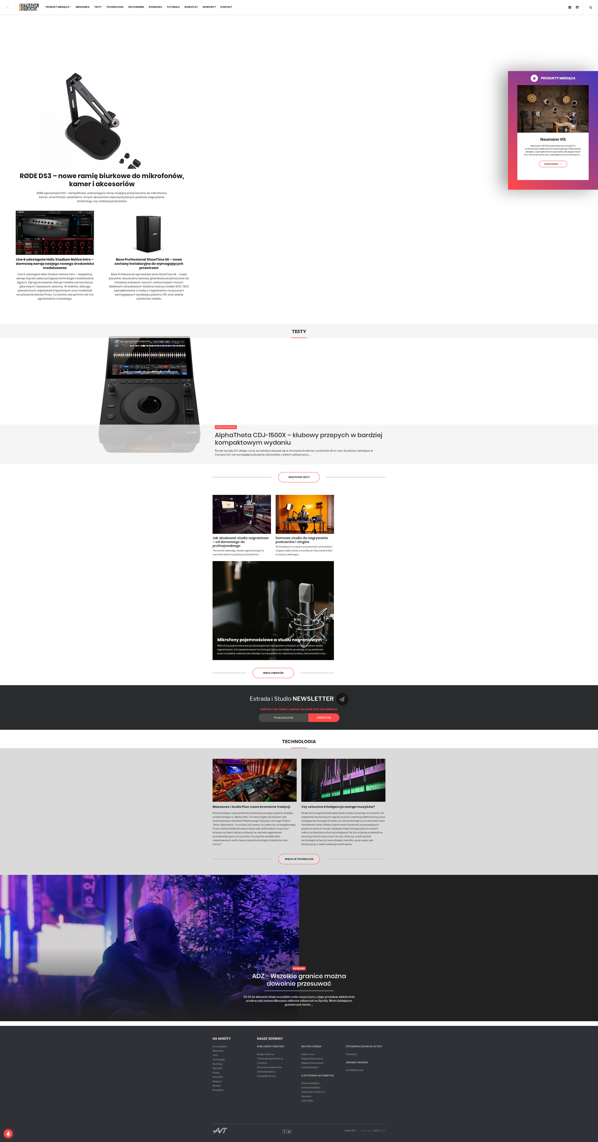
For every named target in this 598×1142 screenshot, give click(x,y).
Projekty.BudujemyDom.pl (270, 1058)
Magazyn (217, 1081)
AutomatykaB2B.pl (310, 1087)
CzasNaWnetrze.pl (266, 1076)
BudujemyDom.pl (265, 1054)
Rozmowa (155, 7)
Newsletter (218, 1090)
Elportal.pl (306, 1096)
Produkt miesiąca (57, 7)
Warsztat (191, 7)
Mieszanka (83, 7)
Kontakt (226, 7)
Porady (216, 1072)
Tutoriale (173, 7)
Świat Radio (307, 1100)
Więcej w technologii (299, 859)
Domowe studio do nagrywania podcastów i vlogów (302, 540)
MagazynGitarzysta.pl (312, 1058)
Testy (98, 7)
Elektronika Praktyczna (313, 1092)
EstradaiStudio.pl (309, 1067)
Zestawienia (136, 7)
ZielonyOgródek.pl (266, 1071)
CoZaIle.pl (262, 1063)
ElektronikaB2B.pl (310, 1083)
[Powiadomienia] (8, 1133)
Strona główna (220, 1046)
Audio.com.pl (307, 1054)
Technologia (114, 7)
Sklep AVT (350, 1131)
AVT (377, 1130)
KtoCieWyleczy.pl (354, 1070)
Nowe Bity (209, 7)
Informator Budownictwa (269, 1067)
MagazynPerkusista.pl (312, 1063)
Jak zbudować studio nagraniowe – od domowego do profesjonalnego (241, 542)
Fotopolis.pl (351, 1054)
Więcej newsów (273, 673)
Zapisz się (324, 717)
